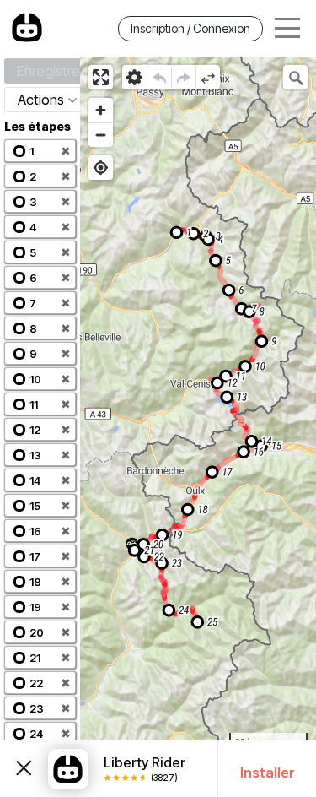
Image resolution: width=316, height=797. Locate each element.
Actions (41, 99)
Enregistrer (50, 70)
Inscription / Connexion (190, 28)
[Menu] (287, 28)
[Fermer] (24, 769)
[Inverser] (207, 77)
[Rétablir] (183, 77)
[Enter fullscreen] (100, 77)
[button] (40, 150)
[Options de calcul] (134, 77)
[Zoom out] (100, 134)
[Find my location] (100, 167)
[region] (198, 427)
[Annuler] (159, 77)
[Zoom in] (100, 110)
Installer (267, 772)
